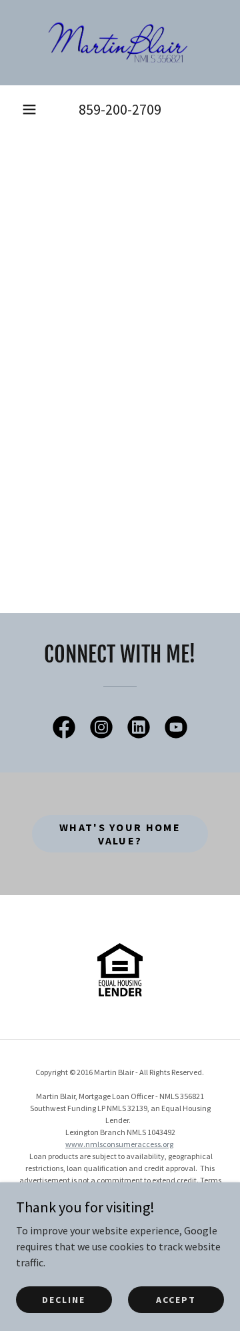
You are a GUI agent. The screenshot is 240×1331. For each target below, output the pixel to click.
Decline (63, 1299)
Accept (176, 1299)
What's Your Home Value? (120, 833)
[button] (29, 109)
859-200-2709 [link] (120, 109)
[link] (120, 42)
